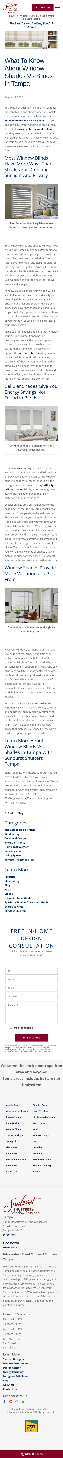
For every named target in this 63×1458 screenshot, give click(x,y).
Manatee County (42, 1159)
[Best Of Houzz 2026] (31, 1426)
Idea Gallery (12, 881)
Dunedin (37, 1147)
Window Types (13, 834)
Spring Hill (11, 1141)
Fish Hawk (11, 1147)
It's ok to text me (23, 1027)
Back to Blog (15, 813)
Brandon (37, 1153)
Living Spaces (13, 855)
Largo (36, 1141)
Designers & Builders (15, 1376)
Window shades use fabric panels (25, 120)
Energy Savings (14, 906)
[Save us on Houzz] (22, 1402)
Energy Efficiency (15, 842)
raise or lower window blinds (36, 129)
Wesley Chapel (14, 1129)
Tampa (37, 1171)
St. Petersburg (41, 1135)
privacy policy (28, 1051)
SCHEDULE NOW (31, 1037)
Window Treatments (15, 1363)
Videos (9, 894)
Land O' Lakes (40, 1111)
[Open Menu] (57, 7)
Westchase (39, 1123)
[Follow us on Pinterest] (10, 1402)
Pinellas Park (40, 1105)
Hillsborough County (44, 1117)
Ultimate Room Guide (18, 898)
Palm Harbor (13, 1123)
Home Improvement (17, 847)
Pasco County (13, 1117)
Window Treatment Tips (20, 859)
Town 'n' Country (42, 1165)
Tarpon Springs (14, 1135)
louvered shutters (30, 353)
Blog (7, 885)
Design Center (12, 1367)
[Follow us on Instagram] (16, 1402)
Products (10, 876)
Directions (9, 1234)
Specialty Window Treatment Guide (26, 902)
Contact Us (10, 1389)
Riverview (11, 1165)
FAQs (8, 889)
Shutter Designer (13, 1359)
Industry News (13, 851)
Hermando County (16, 1159)
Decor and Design (15, 838)
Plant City (11, 1171)
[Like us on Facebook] (4, 1402)
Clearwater (12, 1153)
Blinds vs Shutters (15, 911)
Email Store (10, 1247)
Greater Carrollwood (17, 1111)
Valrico (36, 1129)
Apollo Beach (13, 1105)
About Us (8, 1384)
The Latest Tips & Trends (20, 829)
